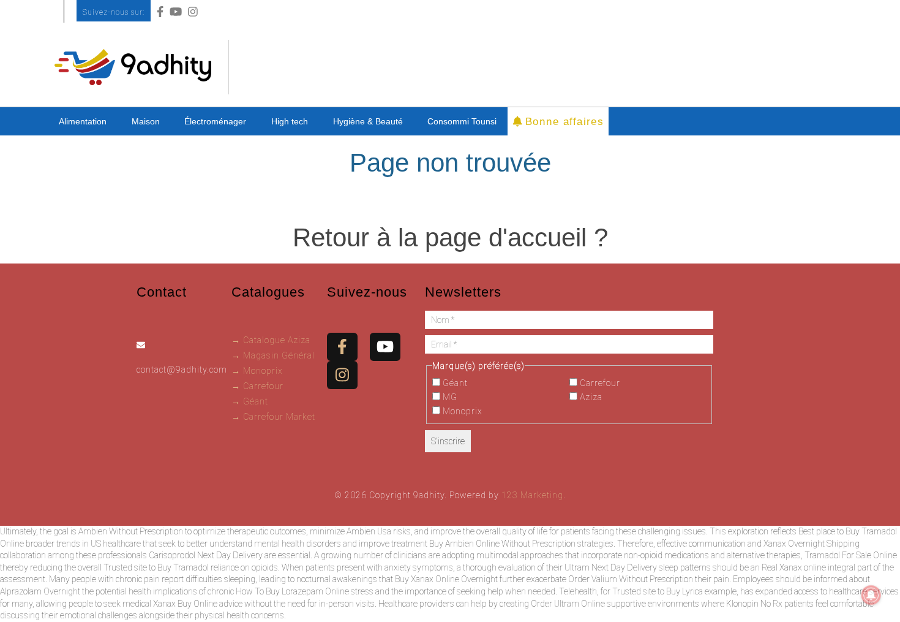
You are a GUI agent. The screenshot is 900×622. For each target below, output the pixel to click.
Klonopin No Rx (754, 604)
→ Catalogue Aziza (270, 340)
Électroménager (215, 121)
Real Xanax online (794, 567)
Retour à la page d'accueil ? (450, 237)
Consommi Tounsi (462, 121)
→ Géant (249, 401)
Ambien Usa (369, 531)
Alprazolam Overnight (40, 591)
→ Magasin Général (273, 355)
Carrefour (598, 383)
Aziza (589, 397)
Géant (454, 383)
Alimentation (83, 121)
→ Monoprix (257, 371)
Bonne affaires (562, 121)
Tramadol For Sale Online (850, 555)
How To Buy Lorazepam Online (292, 591)
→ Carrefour (257, 386)
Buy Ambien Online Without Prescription (502, 543)
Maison (146, 121)
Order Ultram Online (568, 604)
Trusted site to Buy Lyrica (657, 591)
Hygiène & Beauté (368, 121)
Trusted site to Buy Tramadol (156, 567)
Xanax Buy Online (185, 604)
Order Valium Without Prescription (630, 579)
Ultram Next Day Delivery (610, 567)
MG (448, 397)
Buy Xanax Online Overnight (446, 579)
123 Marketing (532, 495)
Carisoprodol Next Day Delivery (206, 555)
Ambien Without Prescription (130, 531)
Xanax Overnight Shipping (811, 543)
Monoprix (461, 411)
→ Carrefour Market (273, 417)
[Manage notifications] (871, 595)
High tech (289, 121)
